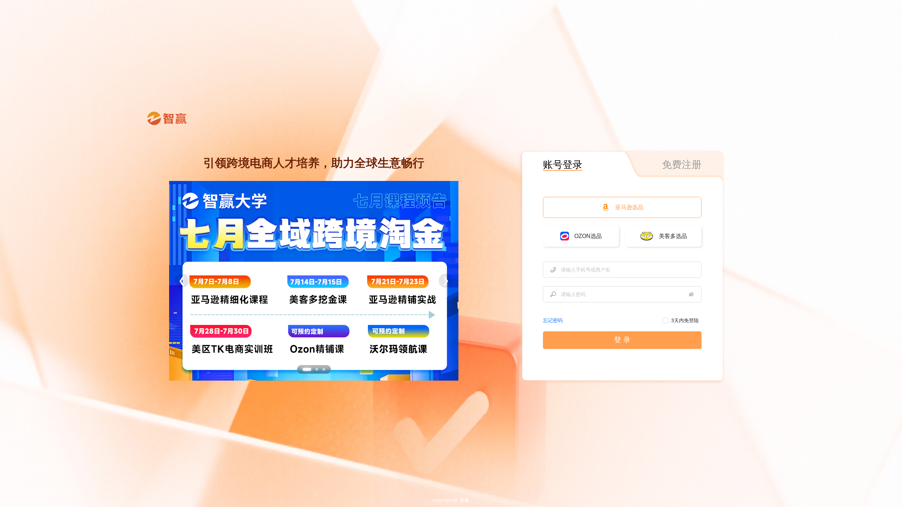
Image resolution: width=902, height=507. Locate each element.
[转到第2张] (316, 369)
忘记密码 (553, 320)
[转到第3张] (323, 369)
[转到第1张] (307, 369)
